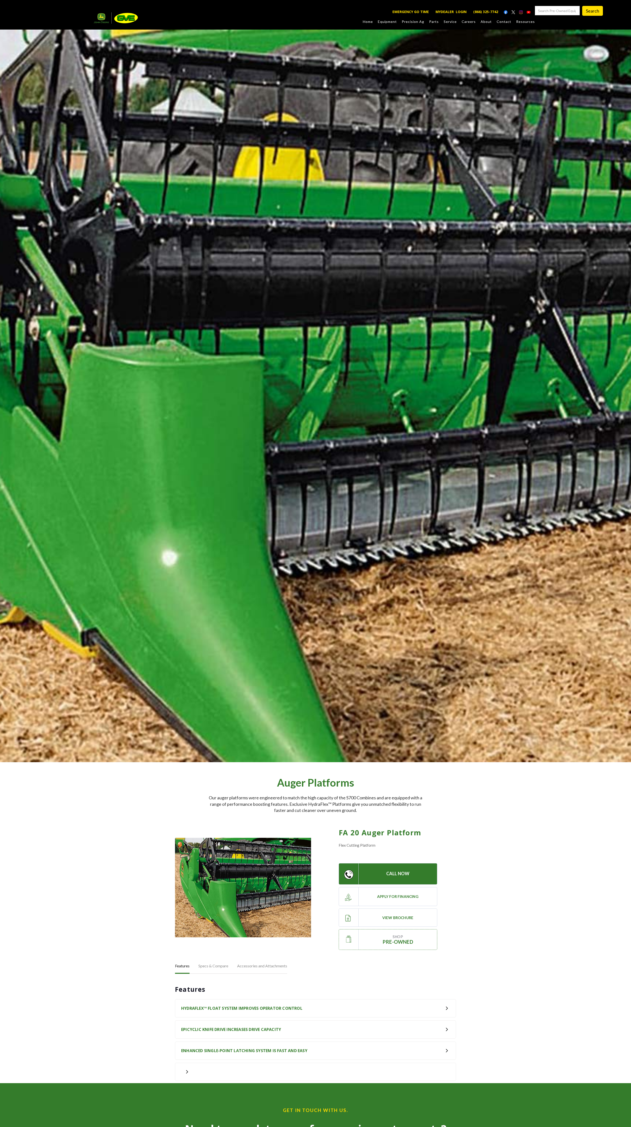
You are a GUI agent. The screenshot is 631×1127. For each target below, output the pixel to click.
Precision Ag (413, 21)
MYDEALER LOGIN (451, 11)
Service (450, 21)
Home (368, 21)
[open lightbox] (243, 887)
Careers (469, 21)
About (486, 21)
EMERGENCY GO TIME (410, 11)
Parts (434, 21)
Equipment (387, 21)
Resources (525, 21)
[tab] (182, 966)
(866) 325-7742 (485, 11)
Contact (504, 21)
